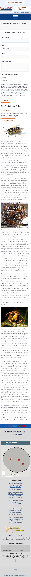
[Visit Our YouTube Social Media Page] (17, 556)
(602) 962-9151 (18, 514)
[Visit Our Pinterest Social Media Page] (13, 556)
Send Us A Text (8, 120)
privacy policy (8, 92)
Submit (5, 100)
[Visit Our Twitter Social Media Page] (7, 556)
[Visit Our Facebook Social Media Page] (4, 556)
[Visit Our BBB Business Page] (23, 556)
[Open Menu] (15, 17)
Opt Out (5, 80)
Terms (15, 572)
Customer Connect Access (15, 2)
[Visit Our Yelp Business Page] (20, 556)
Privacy (15, 570)
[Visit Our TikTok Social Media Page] (15, 560)
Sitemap (15, 569)
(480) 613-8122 (18, 523)
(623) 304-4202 (15, 435)
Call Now (6, 110)
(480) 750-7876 (18, 506)
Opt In (4, 77)
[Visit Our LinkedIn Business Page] (27, 556)
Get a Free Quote (21, 8)
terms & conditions (19, 92)
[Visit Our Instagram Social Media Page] (10, 556)
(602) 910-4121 (18, 497)
